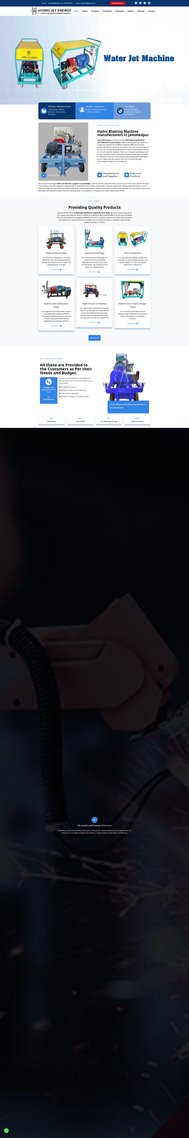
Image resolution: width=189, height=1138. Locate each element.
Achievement (117, 3)
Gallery (131, 11)
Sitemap (141, 11)
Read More (55, 269)
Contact (151, 11)
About (85, 11)
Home (76, 11)
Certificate (107, 11)
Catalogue (119, 11)
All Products (94, 338)
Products (95, 11)
